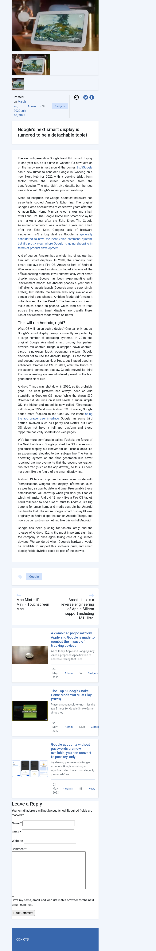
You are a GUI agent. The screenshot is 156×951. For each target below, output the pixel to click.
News (92, 788)
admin (32, 106)
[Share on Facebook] (92, 97)
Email (16, 832)
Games (95, 726)
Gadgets (60, 106)
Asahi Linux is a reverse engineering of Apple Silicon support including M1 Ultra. (77, 608)
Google (34, 576)
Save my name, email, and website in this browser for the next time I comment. (53, 902)
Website (17, 841)
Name (17, 823)
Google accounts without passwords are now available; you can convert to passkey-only (71, 750)
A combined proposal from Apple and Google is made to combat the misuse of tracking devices (73, 639)
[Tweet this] (86, 97)
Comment (19, 849)
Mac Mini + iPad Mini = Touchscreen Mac (32, 604)
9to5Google (84, 167)
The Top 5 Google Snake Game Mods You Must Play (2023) (71, 695)
